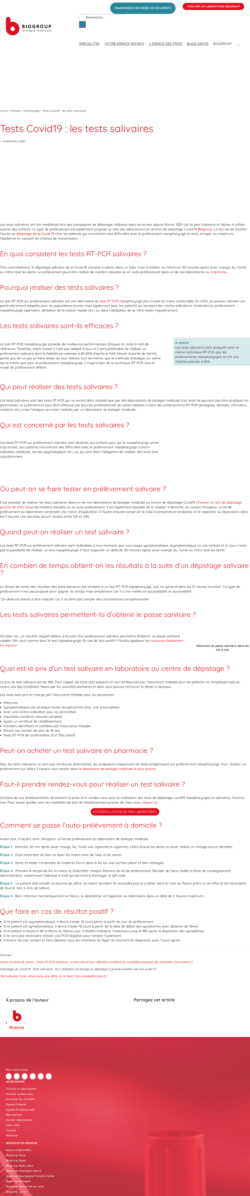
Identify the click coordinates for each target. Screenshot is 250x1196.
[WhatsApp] (158, 1010)
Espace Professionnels (20, 1109)
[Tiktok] (33, 1076)
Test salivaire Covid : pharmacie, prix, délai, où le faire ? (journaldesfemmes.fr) (53, 976)
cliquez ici (149, 802)
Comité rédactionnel (19, 1120)
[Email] (165, 1010)
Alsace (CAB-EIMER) (18, 1150)
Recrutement (14, 1114)
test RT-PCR (109, 301)
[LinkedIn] (151, 1010)
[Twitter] (17, 1076)
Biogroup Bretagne (18, 1181)
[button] (238, 40)
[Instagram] (49, 1076)
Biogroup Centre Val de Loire (25, 1186)
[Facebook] (137, 1010)
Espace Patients (16, 1104)
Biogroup (205, 229)
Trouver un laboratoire (21, 1088)
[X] (144, 1010)
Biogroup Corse (16, 1191)
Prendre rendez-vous (19, 1094)
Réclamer (12, 1135)
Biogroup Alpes (16, 1160)
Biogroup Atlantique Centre (23, 1171)
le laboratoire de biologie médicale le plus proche (117, 769)
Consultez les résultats (20, 1099)
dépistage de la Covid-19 (35, 234)
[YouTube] (41, 1076)
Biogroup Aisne (16, 1155)
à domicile (219, 272)
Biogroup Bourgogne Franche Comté (30, 1176)
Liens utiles (13, 1125)
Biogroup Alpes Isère (19, 1165)
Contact (11, 1130)
